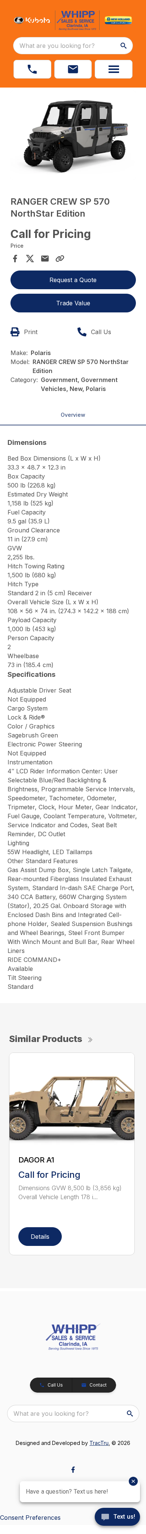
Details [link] (40, 1236)
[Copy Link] (59, 258)
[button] (32, 69)
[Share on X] (29, 258)
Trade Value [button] (73, 303)
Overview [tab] (73, 415)
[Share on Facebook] (14, 258)
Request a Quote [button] (73, 280)
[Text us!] (117, 1517)
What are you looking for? (57, 45)
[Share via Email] (44, 258)
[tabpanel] (73, 136)
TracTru (99, 1443)
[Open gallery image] (73, 135)
